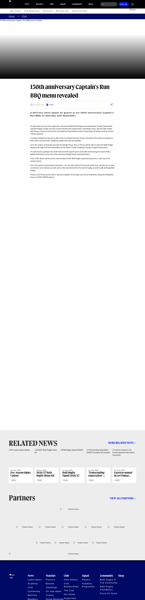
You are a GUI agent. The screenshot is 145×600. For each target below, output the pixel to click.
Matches (32, 595)
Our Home (69, 594)
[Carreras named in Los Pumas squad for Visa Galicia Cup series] (124, 466)
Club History (71, 580)
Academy (33, 583)
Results (50, 583)
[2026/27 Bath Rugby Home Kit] (46, 466)
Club (24, 16)
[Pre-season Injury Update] (21, 466)
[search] (103, 4)
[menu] (132, 4)
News (12, 16)
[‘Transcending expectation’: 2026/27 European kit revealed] (98, 466)
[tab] (27, 4)
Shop (121, 576)
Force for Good (108, 593)
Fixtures (50, 580)
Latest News (35, 580)
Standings (51, 587)
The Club (69, 590)
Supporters (70, 598)
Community (34, 591)
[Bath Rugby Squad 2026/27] (72, 466)
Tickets (50, 595)
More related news (121, 443)
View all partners (122, 498)
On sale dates (54, 591)
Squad (85, 576)
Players (86, 580)
